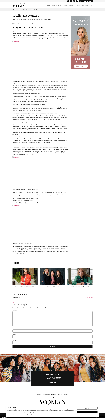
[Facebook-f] (71, 1)
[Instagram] (68, 1)
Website (14, 340)
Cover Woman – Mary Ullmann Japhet (25, 286)
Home (14, 9)
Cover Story (26, 9)
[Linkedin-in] (74, 1)
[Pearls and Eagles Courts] (52, 276)
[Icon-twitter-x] (77, 1)
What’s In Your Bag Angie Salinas (80, 286)
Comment (15, 310)
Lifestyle (71, 5)
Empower (54, 5)
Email (14, 334)
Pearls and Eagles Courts (52, 286)
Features (48, 5)
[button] (91, 5)
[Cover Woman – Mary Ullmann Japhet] (25, 276)
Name (14, 328)
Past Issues (85, 5)
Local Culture (63, 5)
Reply (13, 302)
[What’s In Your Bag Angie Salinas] (79, 276)
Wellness (78, 5)
